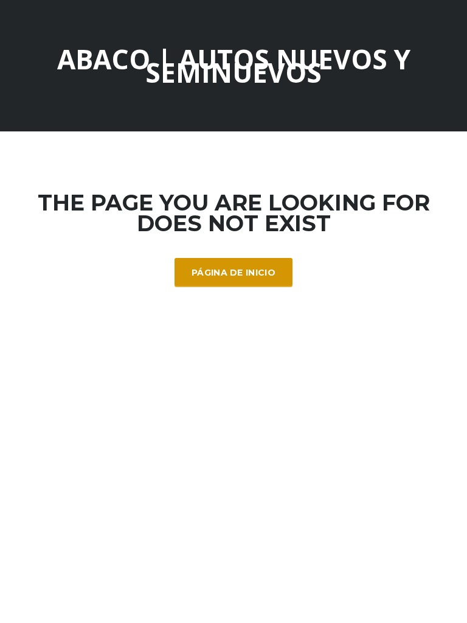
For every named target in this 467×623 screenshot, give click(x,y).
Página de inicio (233, 272)
